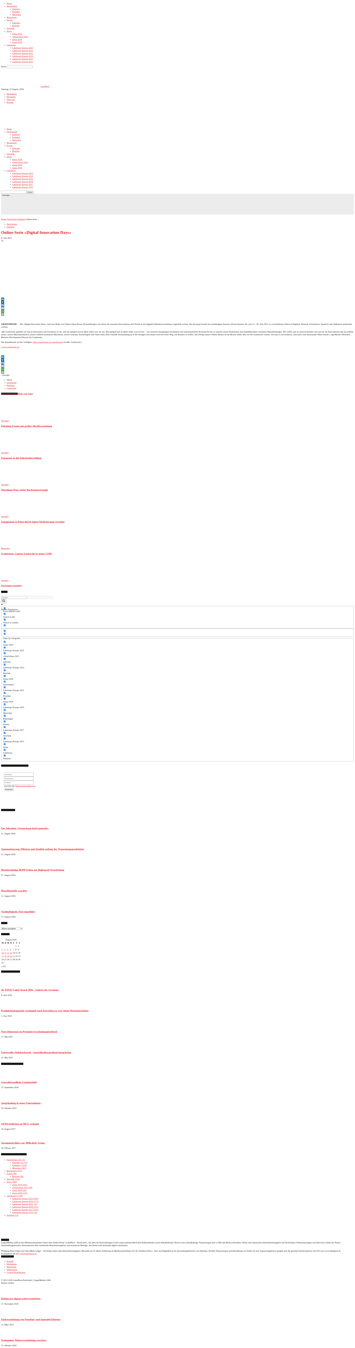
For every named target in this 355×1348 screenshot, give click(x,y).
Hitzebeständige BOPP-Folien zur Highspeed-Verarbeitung (32, 870)
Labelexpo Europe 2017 (22, 59)
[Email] (177, 308)
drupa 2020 (17, 39)
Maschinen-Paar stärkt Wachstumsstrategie (24, 489)
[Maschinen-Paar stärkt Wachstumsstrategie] (16, 482)
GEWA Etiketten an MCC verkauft (20, 1123)
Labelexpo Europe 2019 (22, 56)
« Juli (3, 966)
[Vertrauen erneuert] (16, 578)
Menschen (16, 14)
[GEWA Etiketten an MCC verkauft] (8, 1118)
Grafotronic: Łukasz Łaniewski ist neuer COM (26, 553)
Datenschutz (12, 1270)
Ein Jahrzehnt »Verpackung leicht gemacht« (25, 828)
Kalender (16, 23)
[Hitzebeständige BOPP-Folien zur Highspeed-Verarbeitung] (8, 865)
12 (8, 953)
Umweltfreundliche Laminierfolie (19, 1082)
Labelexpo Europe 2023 (22, 51)
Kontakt (10, 102)
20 (11, 956)
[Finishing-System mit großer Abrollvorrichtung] (16, 418)
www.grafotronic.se (10, 347)
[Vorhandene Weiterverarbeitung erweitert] (8, 1335)
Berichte (15, 26)
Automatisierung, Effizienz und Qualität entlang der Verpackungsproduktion (42, 849)
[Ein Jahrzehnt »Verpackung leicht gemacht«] (8, 823)
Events (9, 20)
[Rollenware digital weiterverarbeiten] (8, 1293)
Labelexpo (11, 45)
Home (9, 3)
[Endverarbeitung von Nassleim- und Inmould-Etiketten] (8, 1314)
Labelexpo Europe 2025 (22, 48)
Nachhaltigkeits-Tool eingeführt (18, 911)
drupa (9, 31)
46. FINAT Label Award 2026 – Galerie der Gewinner (30, 989)
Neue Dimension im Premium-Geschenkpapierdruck (29, 1031)
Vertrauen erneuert (11, 585)
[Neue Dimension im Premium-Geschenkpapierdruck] (8, 1026)
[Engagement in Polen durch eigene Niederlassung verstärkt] (16, 514)
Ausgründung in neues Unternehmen (21, 1103)
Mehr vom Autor (25, 394)
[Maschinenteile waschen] (8, 885)
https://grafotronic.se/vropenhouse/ (48, 342)
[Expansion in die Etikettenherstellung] (16, 450)
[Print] (177, 314)
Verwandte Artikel (9, 394)
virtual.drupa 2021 (20, 37)
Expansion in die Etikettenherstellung (21, 458)
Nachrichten (12, 6)
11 (5, 953)
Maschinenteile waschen (14, 890)
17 (3, 956)
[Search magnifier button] (3, 601)
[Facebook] (177, 305)
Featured (12, 1215)
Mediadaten (12, 94)
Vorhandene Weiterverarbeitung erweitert (23, 1340)
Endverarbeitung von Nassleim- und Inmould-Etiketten (30, 1319)
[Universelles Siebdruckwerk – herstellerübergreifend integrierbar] (8, 1047)
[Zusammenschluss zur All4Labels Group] (8, 1137)
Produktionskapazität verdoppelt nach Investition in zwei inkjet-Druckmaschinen (44, 1010)
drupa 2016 (17, 42)
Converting (11, 388)
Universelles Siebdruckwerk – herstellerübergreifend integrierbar (36, 1052)
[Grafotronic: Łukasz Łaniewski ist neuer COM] (16, 546)
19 (8, 956)
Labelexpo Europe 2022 (22, 53)
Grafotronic (12, 383)
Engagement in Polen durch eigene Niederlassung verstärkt (33, 521)
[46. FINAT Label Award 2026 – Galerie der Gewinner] (8, 985)
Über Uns (11, 99)
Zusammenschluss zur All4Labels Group (23, 1142)
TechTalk (11, 28)
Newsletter (11, 97)
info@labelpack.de (28, 1254)
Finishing (11, 385)
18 (5, 956)
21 (14, 956)
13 (11, 953)
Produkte (16, 12)
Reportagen (12, 17)
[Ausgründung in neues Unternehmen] (8, 1098)
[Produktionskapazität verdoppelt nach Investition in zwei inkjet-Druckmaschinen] (8, 1005)
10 (3, 953)
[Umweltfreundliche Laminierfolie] (8, 1077)
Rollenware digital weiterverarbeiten (20, 1298)
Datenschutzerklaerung (25, 786)
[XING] (177, 302)
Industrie (16, 9)
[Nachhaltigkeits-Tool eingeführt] (8, 906)
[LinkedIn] (177, 299)
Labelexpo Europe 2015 (22, 62)
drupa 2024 (17, 34)
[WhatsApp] (177, 311)
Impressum (11, 1267)
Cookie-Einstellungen (16, 1272)
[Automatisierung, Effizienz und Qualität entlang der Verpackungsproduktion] (8, 844)
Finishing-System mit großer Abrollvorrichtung (26, 426)
